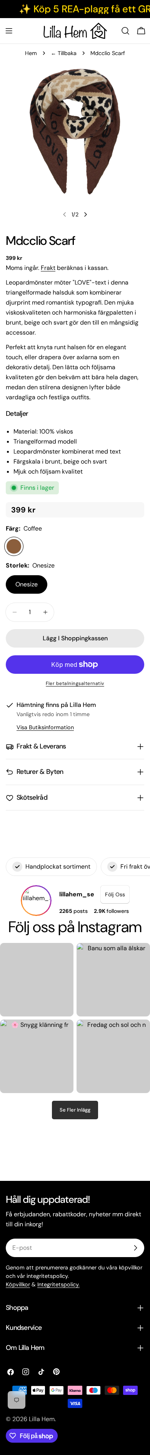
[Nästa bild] (85, 214)
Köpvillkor (18, 1284)
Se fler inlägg (75, 1110)
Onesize (26, 584)
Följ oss (115, 894)
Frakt (48, 268)
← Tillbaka (64, 53)
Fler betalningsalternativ (75, 683)
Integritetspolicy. (58, 1284)
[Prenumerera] (135, 1248)
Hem (31, 53)
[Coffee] (14, 546)
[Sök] (125, 31)
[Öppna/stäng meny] (9, 31)
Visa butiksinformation (45, 727)
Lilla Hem (42, 1419)
